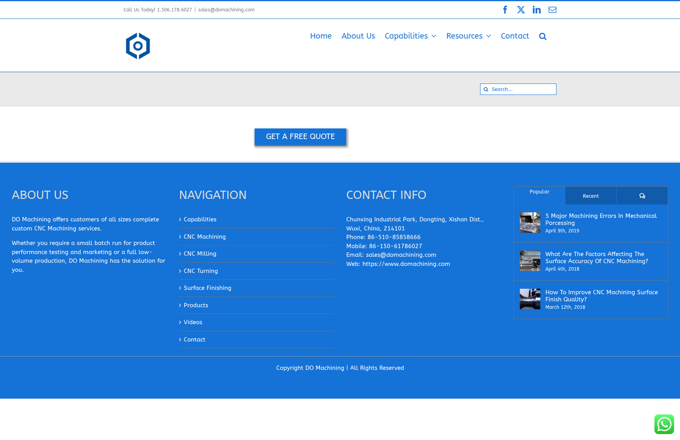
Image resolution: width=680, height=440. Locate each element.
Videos (193, 322)
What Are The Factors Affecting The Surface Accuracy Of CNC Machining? (596, 258)
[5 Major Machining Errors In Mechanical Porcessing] (530, 222)
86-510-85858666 (394, 237)
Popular (539, 192)
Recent (591, 196)
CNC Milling (200, 253)
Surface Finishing (207, 287)
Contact (194, 339)
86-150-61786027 (395, 246)
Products (196, 305)
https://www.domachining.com (406, 263)
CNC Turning (201, 271)
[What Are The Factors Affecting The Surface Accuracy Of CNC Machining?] (530, 261)
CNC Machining (205, 236)
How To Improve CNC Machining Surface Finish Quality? (601, 296)
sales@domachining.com (226, 10)
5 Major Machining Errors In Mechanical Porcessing (601, 219)
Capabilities (200, 219)
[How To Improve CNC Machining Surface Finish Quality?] (530, 299)
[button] (543, 35)
